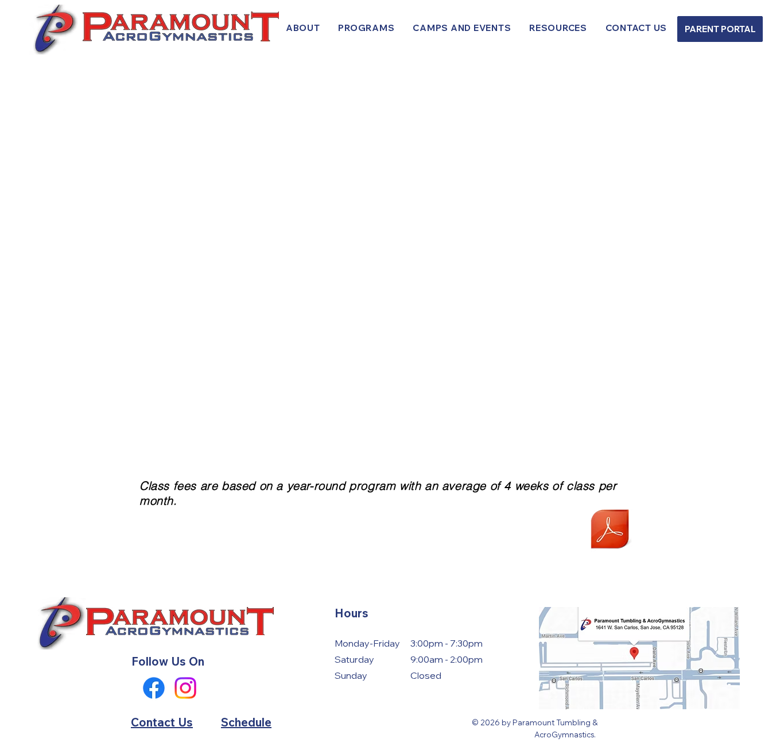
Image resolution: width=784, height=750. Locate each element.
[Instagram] (185, 688)
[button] (367, 28)
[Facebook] (153, 688)
